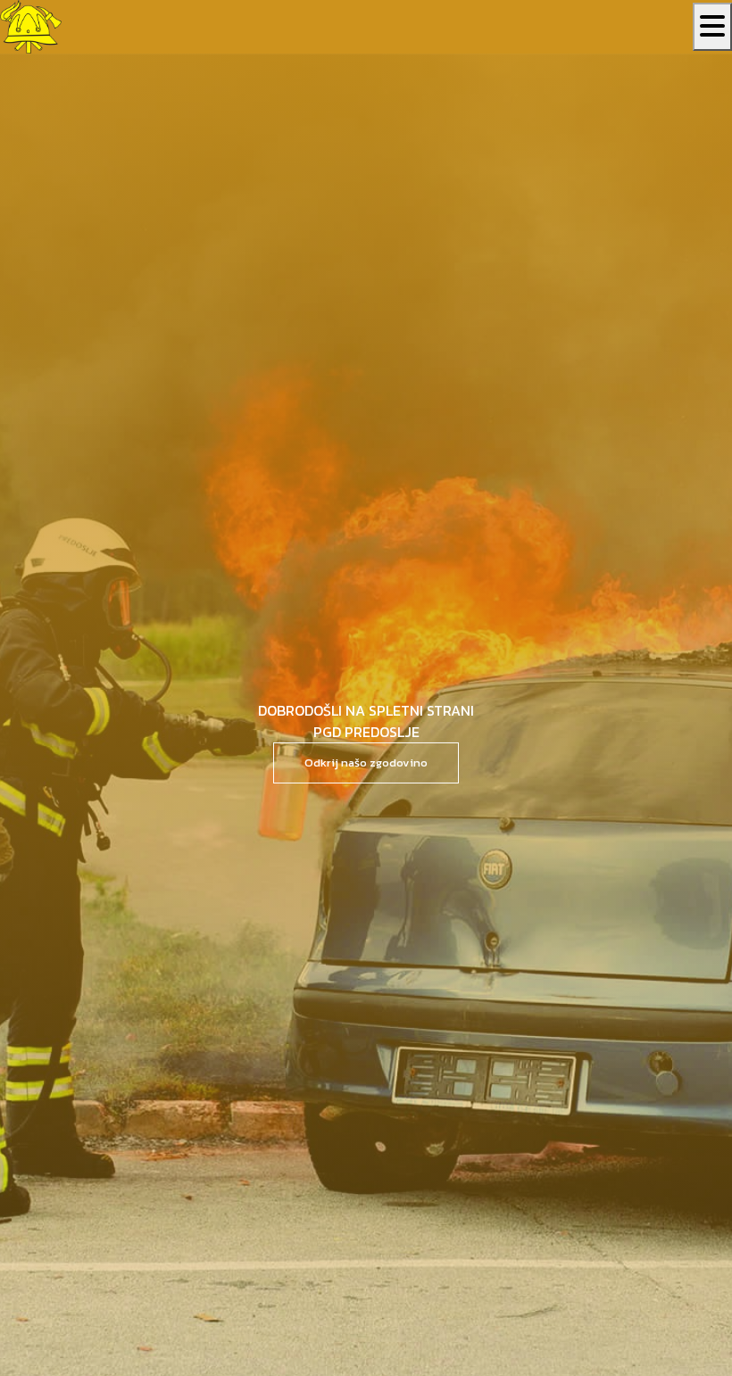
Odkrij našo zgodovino (366, 762)
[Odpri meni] (712, 27)
